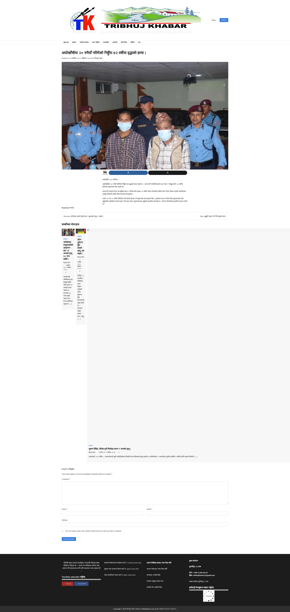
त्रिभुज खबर (98, 58)
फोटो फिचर (124, 42)
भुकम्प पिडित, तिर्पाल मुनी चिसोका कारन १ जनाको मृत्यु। (110, 449)
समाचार (74, 42)
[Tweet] (167, 173)
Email (149, 509)
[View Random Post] (225, 42)
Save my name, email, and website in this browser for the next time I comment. (93, 531)
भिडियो (132, 42)
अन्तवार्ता (114, 42)
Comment (66, 479)
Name (64, 509)
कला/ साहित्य (96, 42)
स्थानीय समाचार (84, 42)
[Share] (128, 173)
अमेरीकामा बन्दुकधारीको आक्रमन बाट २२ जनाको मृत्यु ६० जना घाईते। (68, 250)
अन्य (139, 42)
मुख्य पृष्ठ (66, 42)
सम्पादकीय (106, 42)
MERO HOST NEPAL (167, 609)
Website (64, 520)
